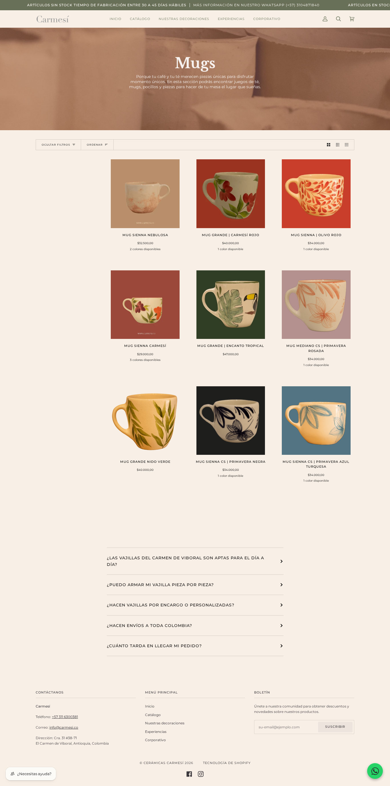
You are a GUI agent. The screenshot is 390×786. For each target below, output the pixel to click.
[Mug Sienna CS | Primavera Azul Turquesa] (316, 420)
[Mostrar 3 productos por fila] (337, 145)
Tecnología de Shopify (227, 763)
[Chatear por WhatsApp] (375, 771)
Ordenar (95, 144)
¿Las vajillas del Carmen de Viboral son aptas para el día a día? (185, 561)
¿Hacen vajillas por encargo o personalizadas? (170, 605)
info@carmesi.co (63, 727)
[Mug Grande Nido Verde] (145, 420)
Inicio (149, 706)
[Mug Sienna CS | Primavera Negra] (230, 420)
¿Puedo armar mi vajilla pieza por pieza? (160, 584)
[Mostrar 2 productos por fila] (328, 145)
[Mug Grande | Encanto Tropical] (230, 304)
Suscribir (335, 727)
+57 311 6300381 (65, 717)
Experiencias (155, 732)
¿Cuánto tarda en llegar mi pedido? (154, 645)
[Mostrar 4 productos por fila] (348, 145)
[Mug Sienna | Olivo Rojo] (316, 193)
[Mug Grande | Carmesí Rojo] (230, 193)
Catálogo (153, 715)
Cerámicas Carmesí (164, 763)
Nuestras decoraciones (164, 723)
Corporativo (155, 740)
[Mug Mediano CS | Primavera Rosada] (316, 304)
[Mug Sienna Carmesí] (145, 304)
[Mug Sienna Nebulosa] (145, 193)
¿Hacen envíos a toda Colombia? (149, 625)
